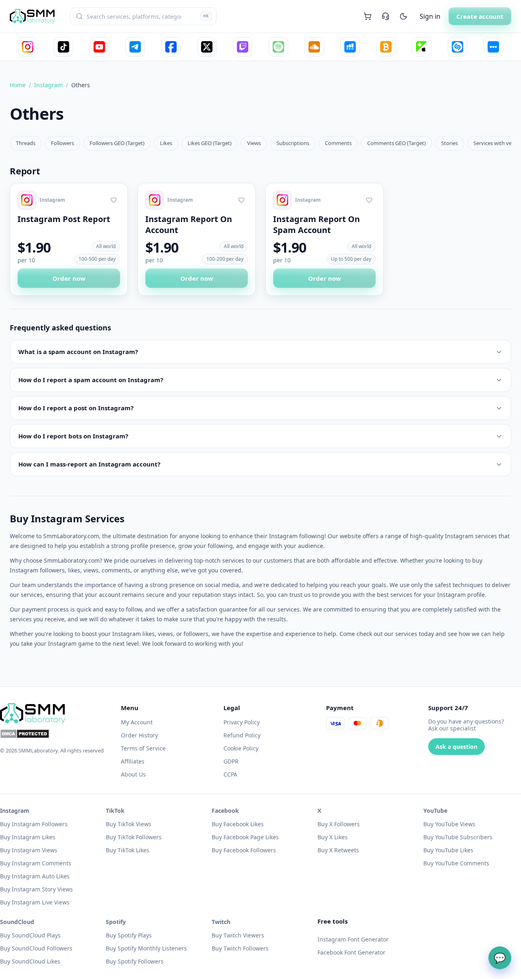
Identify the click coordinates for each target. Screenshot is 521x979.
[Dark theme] (403, 16)
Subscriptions (292, 143)
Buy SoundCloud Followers (36, 948)
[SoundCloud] (314, 47)
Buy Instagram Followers (34, 824)
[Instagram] (27, 47)
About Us (133, 774)
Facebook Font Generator (351, 952)
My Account (137, 722)
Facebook (225, 810)
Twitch (221, 922)
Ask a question (456, 746)
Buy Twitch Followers (240, 948)
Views (254, 143)
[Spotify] (278, 47)
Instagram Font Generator (353, 939)
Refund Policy (241, 735)
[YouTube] (99, 47)
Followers (62, 143)
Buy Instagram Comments (35, 863)
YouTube (435, 810)
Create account (479, 16)
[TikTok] (63, 47)
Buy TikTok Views (128, 824)
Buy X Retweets (338, 850)
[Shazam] (457, 47)
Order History (139, 735)
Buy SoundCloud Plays (30, 935)
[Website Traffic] (350, 47)
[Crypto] (386, 47)
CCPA (230, 774)
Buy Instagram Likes (27, 837)
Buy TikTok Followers (134, 837)
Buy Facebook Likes (238, 824)
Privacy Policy (241, 722)
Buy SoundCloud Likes (30, 961)
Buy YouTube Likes (448, 850)
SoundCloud (17, 922)
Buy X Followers (338, 824)
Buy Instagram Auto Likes (35, 876)
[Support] (385, 16)
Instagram (48, 85)
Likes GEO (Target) (210, 143)
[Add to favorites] (113, 200)
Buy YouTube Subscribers (458, 837)
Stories (449, 143)
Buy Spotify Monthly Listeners (146, 948)
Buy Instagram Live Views (35, 902)
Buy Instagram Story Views (36, 889)
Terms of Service (143, 748)
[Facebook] (171, 47)
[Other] (493, 47)
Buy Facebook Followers (244, 850)
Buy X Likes (332, 837)
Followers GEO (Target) (117, 143)
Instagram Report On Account (188, 224)
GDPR (231, 761)
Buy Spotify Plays (129, 935)
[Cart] (367, 16)
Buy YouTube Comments (456, 863)
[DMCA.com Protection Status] (55, 734)
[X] (207, 47)
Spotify (116, 922)
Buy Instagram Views (28, 850)
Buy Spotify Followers (135, 961)
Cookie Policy (240, 748)
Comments (338, 143)
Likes (166, 143)
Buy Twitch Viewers (238, 935)
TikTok (115, 810)
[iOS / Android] (421, 47)
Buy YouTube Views (449, 824)
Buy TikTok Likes (127, 850)
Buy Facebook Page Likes (245, 837)
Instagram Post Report (64, 218)
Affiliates (132, 761)
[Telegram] (135, 47)
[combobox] (143, 16)
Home (18, 85)
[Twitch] (242, 47)
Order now (69, 278)
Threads (25, 143)
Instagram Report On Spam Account (316, 224)
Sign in (430, 16)
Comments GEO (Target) (396, 143)
